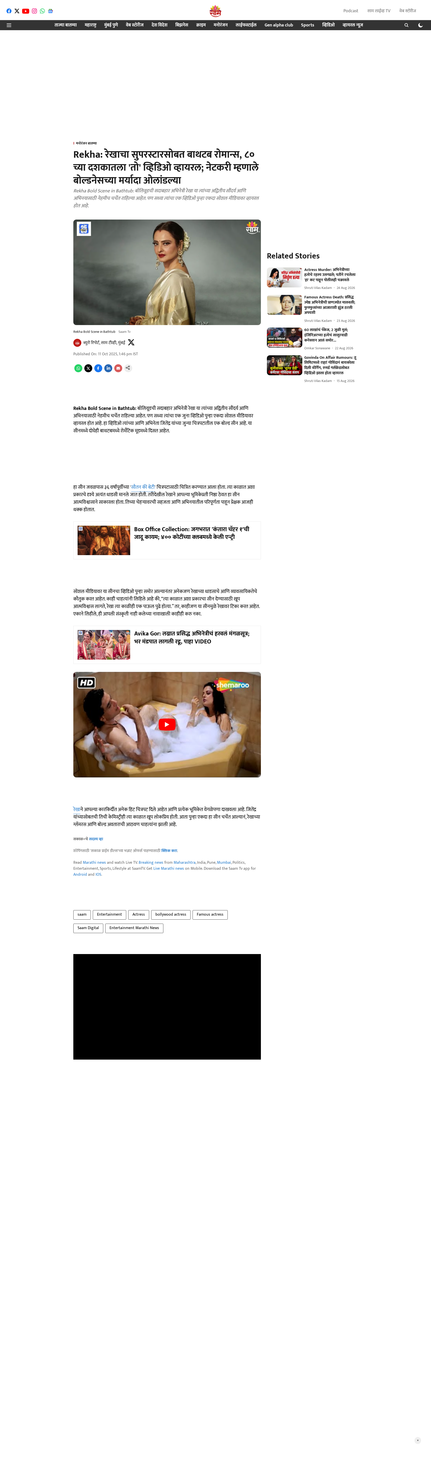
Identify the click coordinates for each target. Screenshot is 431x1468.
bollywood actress (170, 914)
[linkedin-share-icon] (108, 371)
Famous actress (210, 914)
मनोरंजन (221, 25)
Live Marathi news (168, 868)
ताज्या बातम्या (66, 25)
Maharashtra (185, 862)
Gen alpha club (279, 25)
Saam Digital (88, 928)
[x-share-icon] (88, 371)
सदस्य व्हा (96, 839)
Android (80, 874)
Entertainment (109, 914)
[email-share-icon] (118, 371)
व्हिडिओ (328, 25)
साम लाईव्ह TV (378, 11)
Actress (138, 914)
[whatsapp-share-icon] (78, 371)
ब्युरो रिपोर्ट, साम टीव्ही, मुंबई (104, 343)
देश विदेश (159, 25)
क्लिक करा (169, 851)
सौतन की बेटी (143, 487)
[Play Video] (167, 725)
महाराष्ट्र (90, 25)
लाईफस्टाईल (246, 25)
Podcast (350, 11)
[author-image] (77, 343)
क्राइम (201, 25)
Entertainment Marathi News (134, 928)
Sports (307, 25)
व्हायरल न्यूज (353, 25)
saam (82, 914)
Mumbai (224, 862)
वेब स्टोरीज (407, 11)
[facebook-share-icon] (98, 371)
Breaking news (151, 862)
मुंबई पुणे (111, 25)
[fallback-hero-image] (284, 277)
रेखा (76, 809)
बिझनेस (181, 25)
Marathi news (94, 862)
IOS (98, 874)
